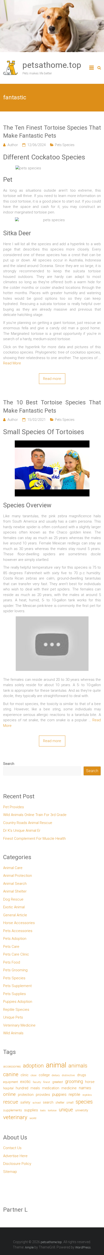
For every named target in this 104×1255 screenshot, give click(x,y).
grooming (74, 1081)
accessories (12, 1066)
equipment (10, 1082)
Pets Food (11, 962)
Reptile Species (16, 1009)
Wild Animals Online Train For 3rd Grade (35, 815)
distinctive (68, 1075)
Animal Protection (17, 875)
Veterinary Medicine (19, 1025)
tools (43, 1110)
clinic (25, 1075)
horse (89, 1082)
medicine (69, 1088)
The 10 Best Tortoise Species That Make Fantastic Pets (52, 406)
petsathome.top (51, 65)
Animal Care (12, 868)
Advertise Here (15, 1156)
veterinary (15, 1117)
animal (56, 1065)
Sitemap (10, 1171)
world (33, 1118)
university (81, 1110)
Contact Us (12, 1148)
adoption (33, 1065)
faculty (37, 1082)
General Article (15, 915)
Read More (12, 363)
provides (43, 1094)
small (70, 1102)
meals (35, 1088)
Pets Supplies (14, 994)
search (48, 1102)
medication (50, 1088)
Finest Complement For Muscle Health (34, 838)
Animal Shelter (15, 891)
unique (66, 1110)
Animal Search (15, 883)
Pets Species (64, 145)
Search (8, 763)
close (34, 1075)
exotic (25, 1081)
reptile (74, 1094)
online (9, 1094)
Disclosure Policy (17, 1163)
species (84, 1102)
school (36, 1102)
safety (25, 1102)
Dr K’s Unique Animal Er (21, 830)
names (85, 1087)
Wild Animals (13, 1033)
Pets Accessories (17, 931)
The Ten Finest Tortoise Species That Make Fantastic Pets (52, 131)
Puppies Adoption (17, 1001)
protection (26, 1095)
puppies (59, 1094)
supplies (31, 1110)
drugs (81, 1075)
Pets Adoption (14, 938)
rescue (10, 1102)
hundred (22, 1088)
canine (10, 1074)
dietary (56, 1075)
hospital (8, 1088)
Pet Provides (13, 807)
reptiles (87, 1095)
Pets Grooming (15, 970)
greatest (57, 1082)
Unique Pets (13, 1017)
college (44, 1075)
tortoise (52, 1110)
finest (46, 1082)
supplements (12, 1110)
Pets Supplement (17, 986)
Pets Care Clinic (16, 954)
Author (12, 145)
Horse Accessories (19, 923)
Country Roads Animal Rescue (27, 823)
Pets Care (11, 946)
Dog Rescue (13, 899)
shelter (60, 1102)
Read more (52, 378)
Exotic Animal (14, 907)
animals (77, 1065)
